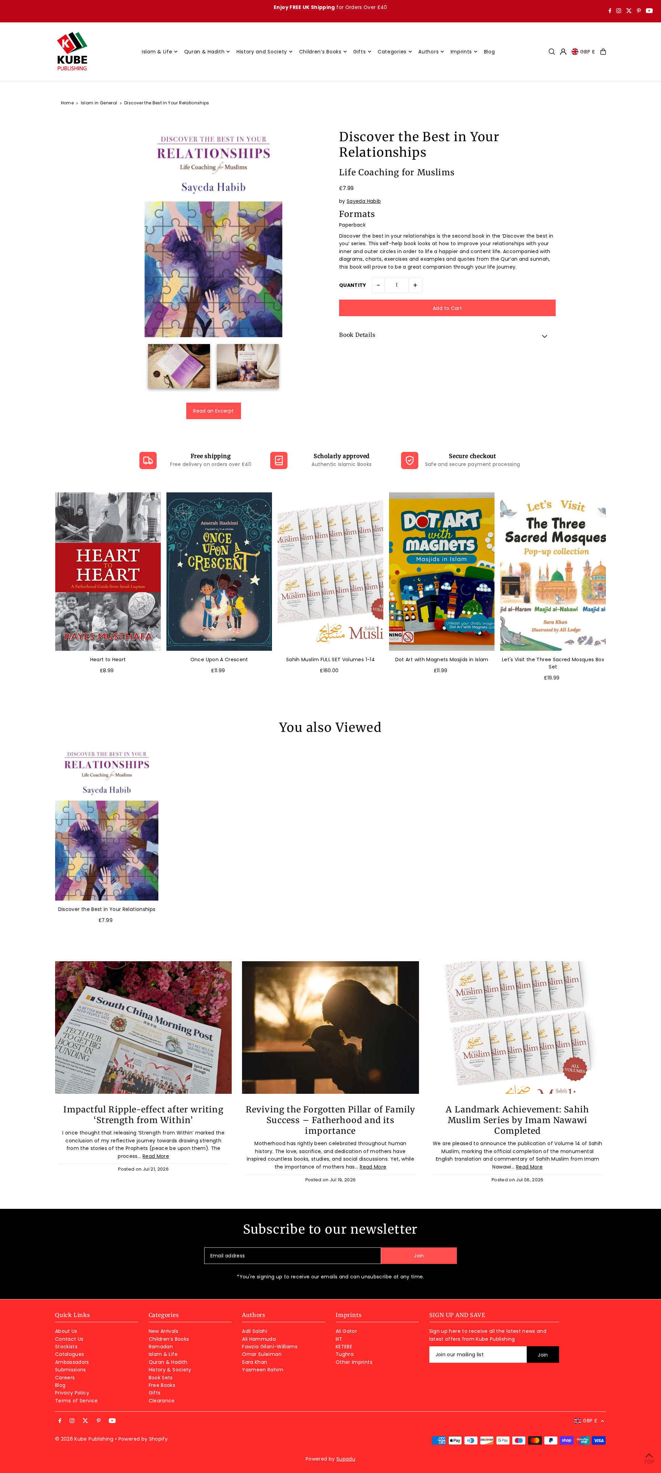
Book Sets (161, 1377)
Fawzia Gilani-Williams (269, 1346)
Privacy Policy (72, 1392)
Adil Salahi (254, 1331)
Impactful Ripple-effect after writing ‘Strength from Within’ (143, 1115)
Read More (156, 1156)
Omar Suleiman (262, 1354)
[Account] (563, 52)
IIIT (339, 1339)
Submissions (70, 1369)
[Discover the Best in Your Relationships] (106, 823)
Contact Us (69, 1339)
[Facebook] (610, 11)
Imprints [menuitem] (461, 51)
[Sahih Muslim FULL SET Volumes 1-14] (330, 571)
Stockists (66, 1346)
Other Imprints (354, 1362)
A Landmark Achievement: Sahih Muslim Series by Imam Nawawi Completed (517, 1120)
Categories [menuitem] (392, 51)
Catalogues (69, 1354)
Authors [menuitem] (428, 51)
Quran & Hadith (168, 1362)
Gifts (155, 1392)
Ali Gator (346, 1331)
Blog (60, 1385)
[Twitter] (629, 11)
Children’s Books (169, 1339)
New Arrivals (163, 1331)
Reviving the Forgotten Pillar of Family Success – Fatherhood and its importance (331, 1120)
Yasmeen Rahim (262, 1369)
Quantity (352, 285)
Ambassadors (72, 1362)
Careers (65, 1377)
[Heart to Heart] (108, 571)
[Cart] (603, 52)
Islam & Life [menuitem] (157, 51)
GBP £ (587, 51)
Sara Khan (254, 1362)
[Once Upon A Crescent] (219, 571)
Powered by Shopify (143, 1438)
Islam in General (99, 103)
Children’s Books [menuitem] (320, 51)
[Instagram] (618, 11)
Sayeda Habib (364, 201)
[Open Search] (552, 52)
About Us (66, 1331)
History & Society (170, 1369)
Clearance (162, 1400)
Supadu (345, 1458)
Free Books (162, 1385)
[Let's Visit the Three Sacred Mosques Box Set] (553, 571)
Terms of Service (76, 1400)
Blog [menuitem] (489, 51)
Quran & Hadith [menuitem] (204, 51)
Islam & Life (163, 1354)
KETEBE (344, 1346)
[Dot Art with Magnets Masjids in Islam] (442, 571)
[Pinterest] (639, 11)
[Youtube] (649, 11)
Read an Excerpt (213, 410)
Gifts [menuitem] (359, 51)
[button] (447, 336)
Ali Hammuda (259, 1339)
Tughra (345, 1354)
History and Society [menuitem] (262, 51)
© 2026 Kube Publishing (84, 1438)
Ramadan (161, 1346)
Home (67, 103)
